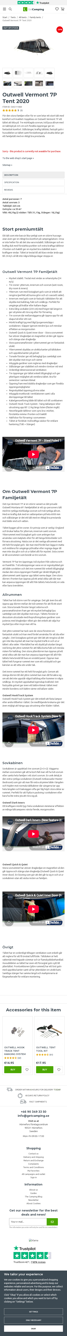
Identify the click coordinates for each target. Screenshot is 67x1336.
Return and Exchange (34, 1160)
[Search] (10, 9)
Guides (33, 1193)
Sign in (33, 1177)
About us (33, 1190)
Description (11, 175)
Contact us (33, 1153)
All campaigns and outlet (33, 1174)
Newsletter (33, 1200)
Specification (11, 182)
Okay (33, 1329)
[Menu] (4, 9)
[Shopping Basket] (62, 9)
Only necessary (33, 1320)
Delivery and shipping (33, 1157)
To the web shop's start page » (18, 158)
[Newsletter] (52, 1221)
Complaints (33, 1164)
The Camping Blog (33, 1196)
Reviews (8, 190)
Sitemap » (7, 165)
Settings (33, 1312)
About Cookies (34, 1203)
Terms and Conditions (33, 1167)
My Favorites (33, 1171)
